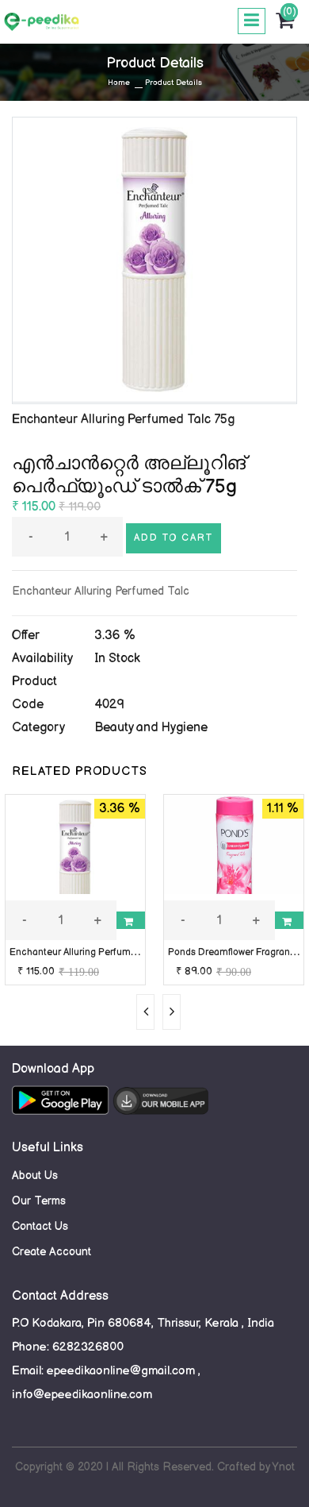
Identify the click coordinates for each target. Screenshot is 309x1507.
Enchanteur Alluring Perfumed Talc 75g (95, 952)
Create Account (51, 1251)
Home (119, 82)
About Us (35, 1175)
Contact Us (40, 1226)
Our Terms (39, 1201)
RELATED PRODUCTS (79, 771)
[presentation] (145, 1012)
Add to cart (173, 538)
